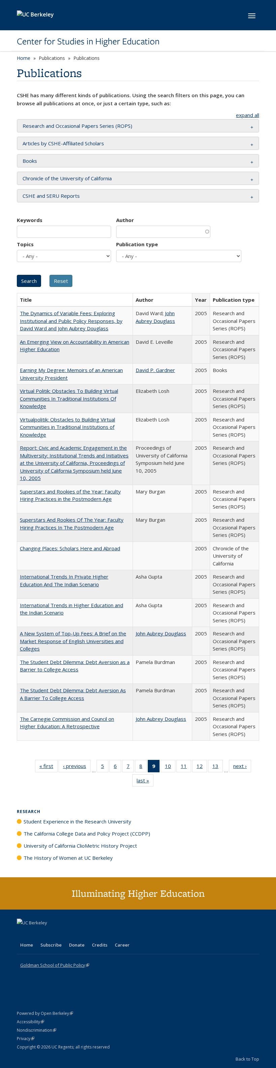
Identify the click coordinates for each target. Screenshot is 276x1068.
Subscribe (51, 945)
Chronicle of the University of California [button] (67, 178)
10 (170, 767)
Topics (25, 244)
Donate (76, 945)
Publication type (137, 244)
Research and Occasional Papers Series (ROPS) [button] (77, 125)
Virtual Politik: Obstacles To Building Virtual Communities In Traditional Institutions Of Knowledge (69, 398)
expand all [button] (247, 115)
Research (28, 811)
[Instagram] (62, 934)
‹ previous (77, 767)
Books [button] (30, 160)
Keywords (29, 220)
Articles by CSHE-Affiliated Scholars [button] (63, 143)
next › (242, 767)
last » (145, 782)
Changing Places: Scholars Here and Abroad (70, 548)
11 (186, 767)
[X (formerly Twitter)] (23, 934)
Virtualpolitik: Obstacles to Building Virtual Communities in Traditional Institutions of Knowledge (67, 427)
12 (202, 767)
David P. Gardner (155, 370)
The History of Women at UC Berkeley (68, 857)
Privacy (25, 1038)
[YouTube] (49, 934)
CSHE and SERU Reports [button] (51, 195)
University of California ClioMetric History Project (80, 845)
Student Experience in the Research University (77, 821)
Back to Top (247, 1059)
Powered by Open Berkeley (45, 1013)
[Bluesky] (75, 934)
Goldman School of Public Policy (54, 965)
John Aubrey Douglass (161, 633)
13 (217, 767)
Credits (99, 945)
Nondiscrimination (36, 1030)
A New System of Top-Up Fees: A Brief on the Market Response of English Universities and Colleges (73, 641)
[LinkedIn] (36, 934)
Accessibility (30, 1022)
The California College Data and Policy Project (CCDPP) (87, 833)
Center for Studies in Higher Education (88, 41)
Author (125, 220)
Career (122, 945)
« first (48, 767)
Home (23, 58)
